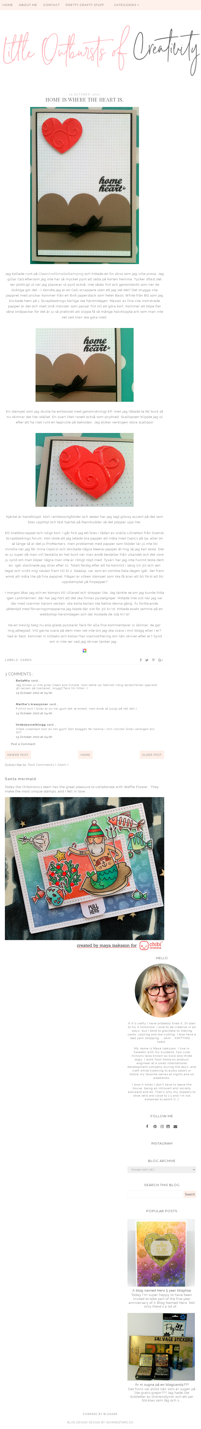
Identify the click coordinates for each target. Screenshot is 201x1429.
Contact (51, 5)
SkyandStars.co (119, 1422)
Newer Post (17, 755)
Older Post (152, 755)
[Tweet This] (147, 660)
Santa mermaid (20, 779)
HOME (7, 5)
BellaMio (23, 680)
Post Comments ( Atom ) (48, 765)
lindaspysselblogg (31, 724)
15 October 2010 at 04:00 (34, 693)
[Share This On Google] (161, 660)
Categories (125, 5)
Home (85, 755)
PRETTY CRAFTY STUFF (85, 5)
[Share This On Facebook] (141, 660)
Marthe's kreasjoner (32, 704)
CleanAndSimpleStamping (61, 274)
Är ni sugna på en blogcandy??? (162, 1384)
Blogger (110, 1414)
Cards (26, 660)
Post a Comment (23, 744)
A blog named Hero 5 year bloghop (161, 1290)
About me (28, 5)
